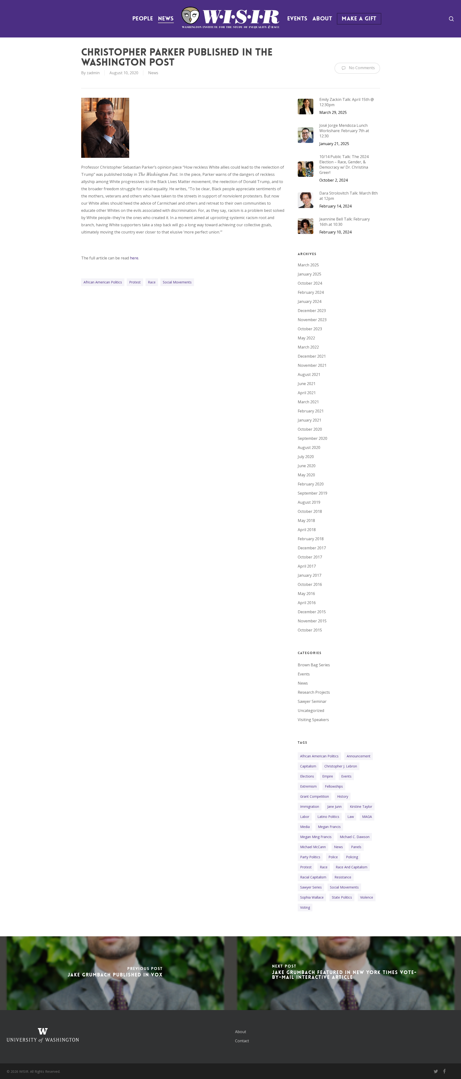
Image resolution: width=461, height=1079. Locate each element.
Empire (327, 776)
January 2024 (309, 301)
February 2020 (311, 484)
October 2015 (310, 630)
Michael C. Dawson (355, 836)
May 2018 (306, 520)
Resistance (342, 877)
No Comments (361, 67)
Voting (305, 907)
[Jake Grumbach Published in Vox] (115, 973)
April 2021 (307, 392)
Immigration (309, 806)
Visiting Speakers (313, 719)
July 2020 (306, 456)
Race (152, 282)
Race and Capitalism (351, 867)
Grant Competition (314, 796)
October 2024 (310, 283)
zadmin (93, 72)
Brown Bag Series (314, 665)
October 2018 (310, 511)
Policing (352, 857)
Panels (356, 847)
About (240, 1031)
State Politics (342, 897)
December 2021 (312, 356)
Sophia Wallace (312, 897)
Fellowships (334, 786)
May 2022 (306, 338)
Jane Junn (334, 806)
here (134, 258)
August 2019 (309, 502)
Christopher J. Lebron (340, 766)
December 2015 (312, 611)
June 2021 (306, 383)
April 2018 (307, 529)
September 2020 (312, 438)
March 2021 (308, 402)
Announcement (358, 756)
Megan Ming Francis (316, 836)
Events (304, 674)
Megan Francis (329, 826)
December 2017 (312, 548)
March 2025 (308, 265)
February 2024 (311, 292)
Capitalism (308, 766)
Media (305, 826)
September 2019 (312, 493)
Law (350, 816)
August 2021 (309, 374)
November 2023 (312, 319)
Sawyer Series (311, 887)
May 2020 (306, 475)
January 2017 (309, 575)
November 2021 (312, 365)
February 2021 (311, 411)
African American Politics (103, 282)
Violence (366, 897)
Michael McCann (313, 847)
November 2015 (312, 621)
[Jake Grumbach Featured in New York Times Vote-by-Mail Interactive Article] (345, 973)
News (153, 72)
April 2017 (307, 566)
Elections (307, 776)
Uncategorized (311, 710)
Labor (304, 816)
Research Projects (314, 692)
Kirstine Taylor (361, 806)
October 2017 (310, 557)
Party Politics (310, 857)
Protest (135, 282)
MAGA (367, 816)
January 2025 (309, 274)
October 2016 (310, 584)
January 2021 (309, 420)
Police (333, 857)
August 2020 (309, 447)
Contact (242, 1040)
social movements (177, 282)
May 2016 (306, 593)
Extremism (308, 786)
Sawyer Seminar (312, 701)
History (342, 796)
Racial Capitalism (313, 877)
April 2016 (307, 602)
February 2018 (311, 538)
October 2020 (310, 429)
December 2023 (312, 310)
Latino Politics (328, 816)
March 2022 (308, 347)
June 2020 (306, 465)
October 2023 (310, 328)
